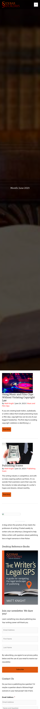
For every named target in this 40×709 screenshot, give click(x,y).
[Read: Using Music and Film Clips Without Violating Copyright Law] (17, 383)
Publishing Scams (12, 465)
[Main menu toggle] (36, 5)
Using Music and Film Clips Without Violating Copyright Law (18, 397)
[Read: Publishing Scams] (17, 453)
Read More (6, 430)
